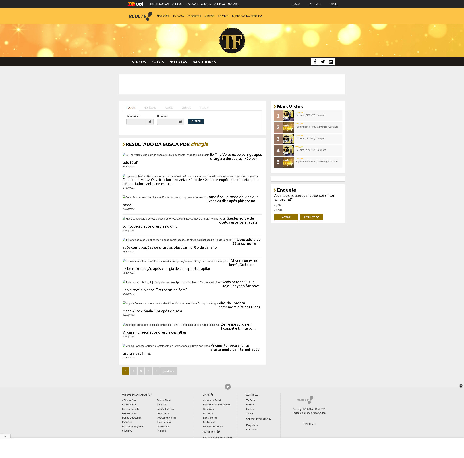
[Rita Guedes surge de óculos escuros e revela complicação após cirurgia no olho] (170, 218)
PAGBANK (192, 4)
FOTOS (168, 107)
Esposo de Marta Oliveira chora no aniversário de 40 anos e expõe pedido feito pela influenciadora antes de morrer (190, 182)
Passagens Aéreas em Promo (218, 437)
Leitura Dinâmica (165, 408)
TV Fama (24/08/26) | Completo (310, 114)
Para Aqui (127, 421)
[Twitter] (323, 61)
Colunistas (208, 408)
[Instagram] (331, 61)
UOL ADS (233, 4)
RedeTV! (140, 14)
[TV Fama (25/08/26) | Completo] (288, 150)
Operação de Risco (166, 417)
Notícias (163, 16)
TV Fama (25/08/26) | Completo (310, 149)
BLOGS (204, 107)
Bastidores (204, 62)
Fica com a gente (130, 408)
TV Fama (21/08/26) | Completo (310, 138)
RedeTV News (164, 421)
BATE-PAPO (314, 4)
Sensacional (163, 426)
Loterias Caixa (129, 413)
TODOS (130, 107)
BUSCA (296, 4)
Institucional (209, 421)
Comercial (208, 413)
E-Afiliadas (251, 429)
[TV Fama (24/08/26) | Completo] (288, 115)
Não (280, 209)
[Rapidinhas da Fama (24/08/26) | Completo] (288, 127)
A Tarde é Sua (129, 400)
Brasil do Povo (129, 404)
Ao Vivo (223, 16)
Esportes (194, 16)
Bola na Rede (164, 400)
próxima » (169, 371)
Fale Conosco (210, 417)
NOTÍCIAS (150, 107)
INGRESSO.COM (159, 4)
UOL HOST (178, 4)
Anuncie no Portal (212, 400)
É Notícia (161, 404)
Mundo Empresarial (132, 417)
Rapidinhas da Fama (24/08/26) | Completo (316, 126)
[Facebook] (315, 61)
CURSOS (206, 4)
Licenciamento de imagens (216, 404)
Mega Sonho (163, 413)
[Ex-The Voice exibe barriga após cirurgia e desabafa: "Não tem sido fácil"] (166, 154)
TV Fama (178, 16)
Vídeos (209, 16)
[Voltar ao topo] (228, 387)
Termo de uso (309, 423)
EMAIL (333, 4)
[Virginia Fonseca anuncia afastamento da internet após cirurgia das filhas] (166, 345)
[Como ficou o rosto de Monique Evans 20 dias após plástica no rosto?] (164, 197)
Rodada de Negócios (132, 426)
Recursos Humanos (213, 426)
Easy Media (252, 425)
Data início (133, 116)
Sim (280, 205)
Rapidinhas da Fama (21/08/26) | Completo (316, 161)
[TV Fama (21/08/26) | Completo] (288, 139)
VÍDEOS (186, 107)
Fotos (157, 62)
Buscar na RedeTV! (248, 16)
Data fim (162, 116)
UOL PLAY (219, 4)
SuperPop (127, 430)
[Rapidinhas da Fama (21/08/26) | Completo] (288, 162)
